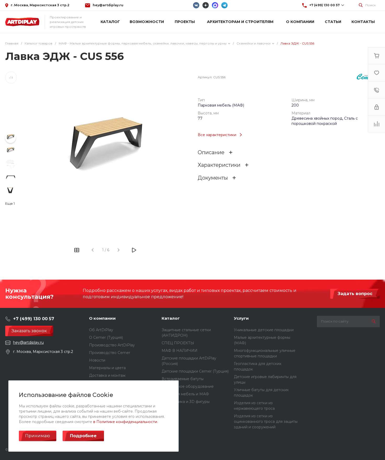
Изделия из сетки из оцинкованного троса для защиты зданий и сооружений (266, 421)
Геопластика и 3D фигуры (186, 401)
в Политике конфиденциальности (125, 421)
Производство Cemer (109, 352)
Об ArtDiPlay (101, 330)
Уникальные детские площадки (264, 330)
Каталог (171, 318)
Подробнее (83, 435)
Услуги (241, 318)
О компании (102, 318)
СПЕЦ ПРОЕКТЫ (178, 343)
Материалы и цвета (107, 367)
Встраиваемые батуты (183, 378)
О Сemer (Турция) (106, 337)
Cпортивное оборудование (188, 386)
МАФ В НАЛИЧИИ (179, 350)
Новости (97, 360)
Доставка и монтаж (107, 375)
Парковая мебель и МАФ (185, 394)
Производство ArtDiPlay (112, 345)
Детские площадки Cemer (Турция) (195, 371)
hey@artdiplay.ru (108, 5)
